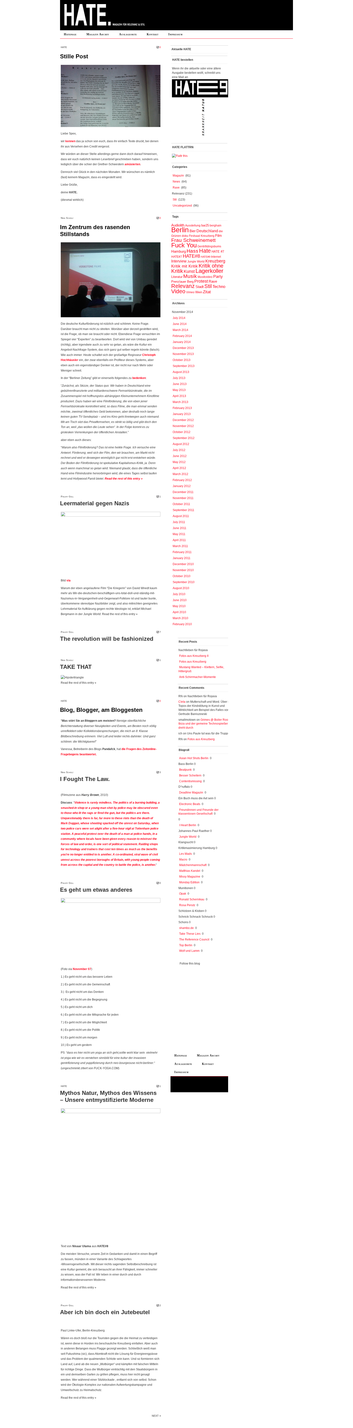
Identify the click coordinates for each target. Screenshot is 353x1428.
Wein (198, 292)
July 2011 (179, 522)
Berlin (180, 230)
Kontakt (152, 34)
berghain (215, 225)
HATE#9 (205, 256)
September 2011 (183, 510)
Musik (190, 276)
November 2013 (183, 354)
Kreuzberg (215, 261)
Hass (192, 251)
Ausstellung (193, 225)
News (176, 181)
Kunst (189, 271)
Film (218, 236)
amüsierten (132, 164)
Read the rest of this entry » (124, 478)
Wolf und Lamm (189, 950)
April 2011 (179, 540)
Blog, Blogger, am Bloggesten (101, 710)
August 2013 (181, 372)
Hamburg (178, 251)
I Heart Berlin (187, 825)
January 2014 (182, 342)
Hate (205, 251)
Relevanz (183, 286)
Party (218, 276)
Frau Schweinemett (193, 240)
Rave (176, 187)
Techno (219, 286)
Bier (192, 231)
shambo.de (186, 928)
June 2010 (180, 600)
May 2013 (179, 390)
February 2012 (182, 480)
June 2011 (179, 528)
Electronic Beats (189, 804)
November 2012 (183, 426)
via (69, 580)
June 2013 (180, 384)
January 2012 (182, 486)
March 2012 (180, 474)
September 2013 (184, 366)
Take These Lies (190, 933)
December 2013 (183, 348)
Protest (201, 281)
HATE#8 (191, 256)
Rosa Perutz (187, 905)
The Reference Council (194, 939)
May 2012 (179, 462)
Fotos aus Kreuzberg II (193, 656)
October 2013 (181, 360)
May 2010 (179, 606)
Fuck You (184, 245)
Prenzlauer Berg (182, 281)
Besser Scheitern (190, 775)
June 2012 (180, 456)
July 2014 (179, 318)
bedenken (139, 378)
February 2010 (182, 624)
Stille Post (74, 56)
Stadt (199, 287)
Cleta (181, 701)
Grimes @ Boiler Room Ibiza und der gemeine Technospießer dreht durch (204, 724)
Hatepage (70, 34)
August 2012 (181, 444)
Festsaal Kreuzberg (201, 236)
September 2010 (184, 582)
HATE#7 (176, 256)
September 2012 (184, 438)
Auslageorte (128, 34)
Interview (179, 261)
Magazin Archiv (97, 34)
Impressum (175, 34)
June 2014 (180, 324)
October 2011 (181, 504)
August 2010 (181, 588)
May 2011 (179, 534)
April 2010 (179, 612)
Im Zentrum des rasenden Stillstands (95, 230)
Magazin (178, 175)
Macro (183, 859)
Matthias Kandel (189, 871)
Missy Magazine (189, 876)
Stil (175, 199)
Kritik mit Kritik (184, 266)
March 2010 (180, 618)
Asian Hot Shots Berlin (193, 758)
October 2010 (181, 576)
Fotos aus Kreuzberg (192, 661)
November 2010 (183, 570)
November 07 (82, 969)
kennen (70, 141)
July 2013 (179, 378)
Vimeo (190, 292)
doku (185, 236)
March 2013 (180, 402)
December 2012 (183, 420)
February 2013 (182, 408)
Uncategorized (182, 205)
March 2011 (180, 546)
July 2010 (179, 594)
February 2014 (182, 336)
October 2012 (181, 432)
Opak (182, 893)
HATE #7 (218, 251)
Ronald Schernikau (191, 899)
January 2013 (182, 414)
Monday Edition (189, 882)
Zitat (207, 291)
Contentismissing (190, 781)
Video (178, 291)
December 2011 (183, 492)
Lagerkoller (209, 271)
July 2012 (179, 450)
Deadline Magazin (191, 792)
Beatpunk (185, 769)
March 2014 (180, 330)
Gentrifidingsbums (209, 246)
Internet (216, 256)
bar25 (205, 225)
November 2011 (183, 498)
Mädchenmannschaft (193, 865)
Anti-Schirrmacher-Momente (197, 677)
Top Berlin (185, 945)
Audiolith (177, 225)
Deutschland (207, 231)
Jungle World (196, 261)
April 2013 (179, 396)
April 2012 (179, 468)
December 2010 (183, 564)
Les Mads (185, 853)
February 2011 (182, 552)
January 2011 (181, 558)
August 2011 (181, 516)
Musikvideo (205, 277)
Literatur (177, 277)
